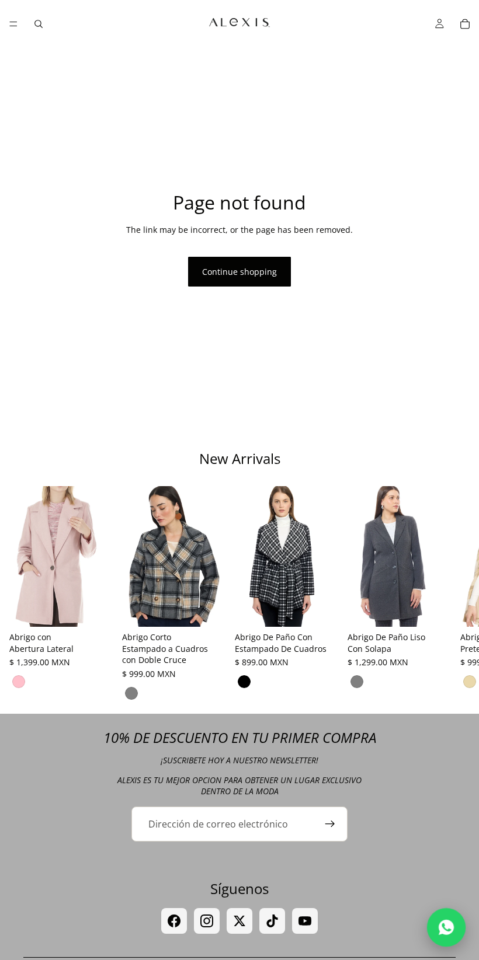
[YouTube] (305, 921)
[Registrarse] (330, 824)
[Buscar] (38, 24)
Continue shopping (239, 271)
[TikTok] (272, 921)
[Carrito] (465, 24)
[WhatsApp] (446, 927)
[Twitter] (239, 921)
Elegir (104, 608)
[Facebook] (174, 921)
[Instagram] (207, 921)
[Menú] (13, 24)
